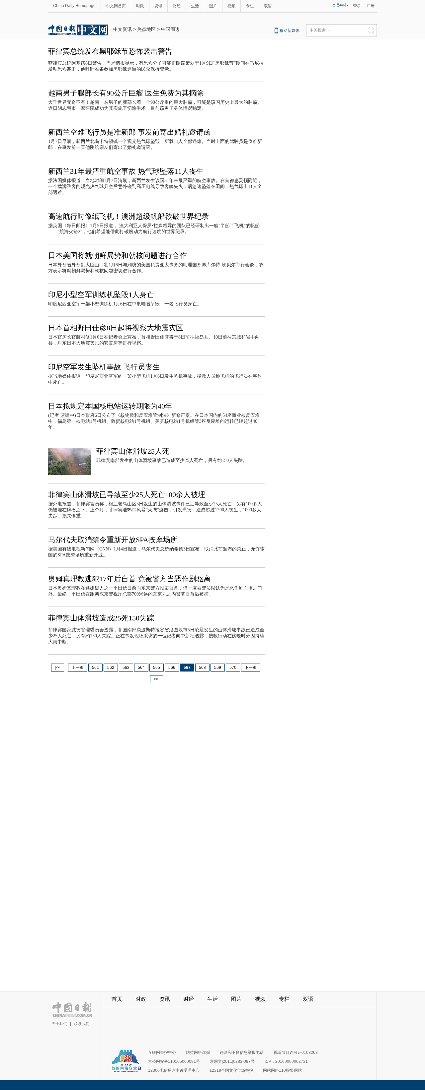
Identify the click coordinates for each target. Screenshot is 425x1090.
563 (126, 667)
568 (202, 667)
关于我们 (59, 1023)
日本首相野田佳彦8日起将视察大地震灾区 (115, 328)
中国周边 (170, 29)
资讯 (158, 6)
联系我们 (82, 1023)
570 (232, 667)
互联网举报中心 (162, 1052)
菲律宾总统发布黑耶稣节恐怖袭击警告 (110, 51)
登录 (357, 5)
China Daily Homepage (74, 5)
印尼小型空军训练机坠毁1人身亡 (101, 294)
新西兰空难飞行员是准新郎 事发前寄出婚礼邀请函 (129, 132)
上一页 (78, 667)
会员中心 (340, 5)
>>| (156, 679)
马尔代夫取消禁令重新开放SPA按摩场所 (113, 540)
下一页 (251, 667)
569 (217, 667)
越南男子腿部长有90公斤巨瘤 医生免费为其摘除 (126, 93)
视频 (231, 6)
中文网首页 (116, 6)
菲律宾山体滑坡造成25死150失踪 (101, 618)
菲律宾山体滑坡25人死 (132, 451)
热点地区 (146, 29)
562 (110, 667)
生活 (195, 6)
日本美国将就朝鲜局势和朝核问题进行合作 (117, 255)
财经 (177, 6)
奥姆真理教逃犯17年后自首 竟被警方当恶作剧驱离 (129, 579)
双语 (268, 6)
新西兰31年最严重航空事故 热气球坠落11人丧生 (126, 171)
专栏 (250, 6)
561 (95, 667)
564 (141, 667)
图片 (213, 6)
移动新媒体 (289, 30)
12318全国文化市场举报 (231, 1070)
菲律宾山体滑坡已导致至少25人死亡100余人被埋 (126, 494)
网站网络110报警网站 (282, 1070)
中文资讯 (122, 29)
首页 (117, 999)
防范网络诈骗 (198, 1052)
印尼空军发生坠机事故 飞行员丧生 (104, 367)
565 (156, 667)
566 (171, 667)
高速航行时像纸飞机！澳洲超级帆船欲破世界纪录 (128, 216)
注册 (371, 5)
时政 (140, 6)
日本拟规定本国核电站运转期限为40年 (110, 406)
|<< (57, 667)
